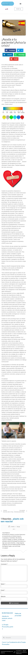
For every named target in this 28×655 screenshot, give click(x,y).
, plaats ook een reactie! (12, 520)
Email (3, 590)
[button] (20, 3)
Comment (4, 564)
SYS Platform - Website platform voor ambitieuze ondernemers (21, 652)
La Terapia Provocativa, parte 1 (7, 627)
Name (3, 584)
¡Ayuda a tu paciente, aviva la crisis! (7, 618)
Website (3, 596)
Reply (14, 529)
